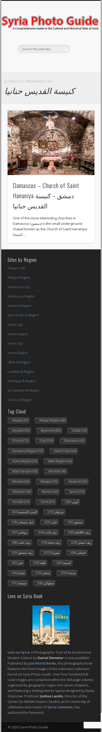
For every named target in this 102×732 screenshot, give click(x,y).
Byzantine (51, 430)
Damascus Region (21, 296)
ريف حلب (21, 542)
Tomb (48, 502)
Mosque (49, 481)
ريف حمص (82, 542)
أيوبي (72, 502)
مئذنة (18, 573)
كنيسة (64, 563)
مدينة (68, 573)
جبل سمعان (23, 522)
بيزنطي (56, 512)
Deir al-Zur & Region (23, 315)
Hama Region (18, 334)
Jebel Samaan (24, 471)
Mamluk (57, 471)
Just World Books (42, 663)
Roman (50, 491)
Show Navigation (81, 46)
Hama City (15, 324)
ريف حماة (51, 542)
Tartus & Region (20, 399)
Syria (76, 491)
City (46, 440)
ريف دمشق (22, 552)
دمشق (75, 522)
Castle (79, 430)
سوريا (52, 552)
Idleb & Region (19, 362)
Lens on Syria (19, 652)
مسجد (19, 583)
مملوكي (46, 583)
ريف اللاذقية (79, 532)
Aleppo (20, 420)
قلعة (40, 563)
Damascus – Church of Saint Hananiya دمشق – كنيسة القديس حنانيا (46, 195)
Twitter (50, 62)
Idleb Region (60, 461)
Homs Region (18, 352)
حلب (51, 522)
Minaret (20, 481)
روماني (19, 532)
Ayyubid (21, 430)
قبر (17, 563)
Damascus (74, 440)
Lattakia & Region (21, 371)
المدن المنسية (24, 512)
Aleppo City (16, 268)
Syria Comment (60, 707)
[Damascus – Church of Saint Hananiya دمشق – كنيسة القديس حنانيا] (51, 142)
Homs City (15, 343)
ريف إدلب (48, 532)
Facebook (39, 62)
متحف (43, 573)
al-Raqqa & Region (22, 381)
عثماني (78, 552)
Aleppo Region (19, 277)
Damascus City (19, 286)
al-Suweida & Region (23, 390)
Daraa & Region (20, 305)
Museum (78, 481)
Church (20, 440)
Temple (20, 502)
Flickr (61, 62)
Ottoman (21, 491)
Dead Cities (65, 451)
